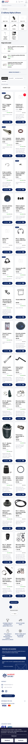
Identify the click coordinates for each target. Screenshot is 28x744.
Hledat (25, 5)
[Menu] (26, 1)
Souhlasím (20, 740)
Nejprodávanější (19, 78)
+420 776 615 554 (8, 687)
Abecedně (4, 81)
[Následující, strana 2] (14, 607)
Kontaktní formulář (8, 695)
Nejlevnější (4, 78)
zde (15, 732)
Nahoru (15, 613)
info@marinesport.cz (8, 684)
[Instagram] (6, 691)
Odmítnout (7, 740)
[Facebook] (2, 691)
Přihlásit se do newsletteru (8, 666)
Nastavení (14, 736)
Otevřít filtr (6, 87)
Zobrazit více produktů (14, 72)
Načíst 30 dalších (14, 602)
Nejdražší (11, 78)
